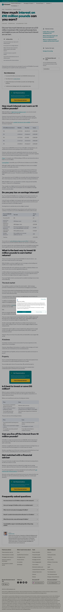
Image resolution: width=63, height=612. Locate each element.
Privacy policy (43, 299)
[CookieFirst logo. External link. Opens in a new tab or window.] (17, 300)
